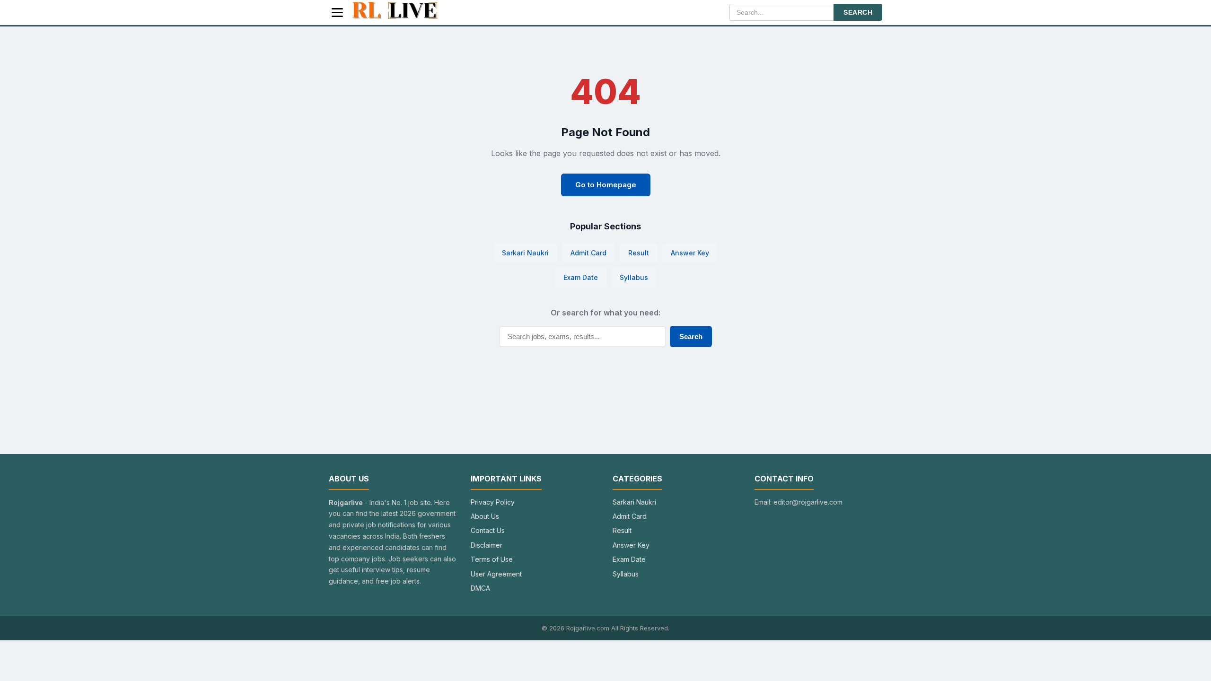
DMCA (480, 588)
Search (690, 336)
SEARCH (857, 12)
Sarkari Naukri (525, 253)
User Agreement (496, 574)
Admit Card (588, 253)
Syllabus (634, 277)
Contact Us (488, 530)
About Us (485, 516)
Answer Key (690, 253)
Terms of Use (492, 559)
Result (638, 253)
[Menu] (337, 12)
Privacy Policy (493, 502)
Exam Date (580, 277)
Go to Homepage (605, 184)
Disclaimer (486, 545)
